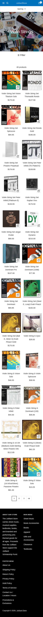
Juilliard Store (21, 611)
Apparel (27, 532)
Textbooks (28, 549)
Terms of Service (9, 588)
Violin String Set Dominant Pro (11, 268)
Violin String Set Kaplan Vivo (32, 198)
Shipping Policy (9, 570)
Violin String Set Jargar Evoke (11, 233)
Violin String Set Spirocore (11, 129)
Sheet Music (29, 519)
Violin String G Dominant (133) (31, 409)
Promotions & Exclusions (8, 601)
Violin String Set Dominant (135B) (32, 268)
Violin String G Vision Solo (11, 375)
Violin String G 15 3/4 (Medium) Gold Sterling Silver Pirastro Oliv (11, 446)
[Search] (7, 3)
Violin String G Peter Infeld (11, 409)
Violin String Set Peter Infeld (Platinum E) (11, 198)
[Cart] (39, 3)
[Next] (28, 498)
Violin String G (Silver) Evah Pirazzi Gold (32, 444)
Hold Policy (7, 583)
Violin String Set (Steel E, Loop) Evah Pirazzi (32, 302)
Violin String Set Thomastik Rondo (32, 95)
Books (26, 528)
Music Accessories (31, 523)
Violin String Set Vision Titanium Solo (11, 95)
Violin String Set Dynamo (32, 233)
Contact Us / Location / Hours (9, 594)
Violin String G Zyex (32, 336)
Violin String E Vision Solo (32, 482)
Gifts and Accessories (29, 538)
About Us (6, 565)
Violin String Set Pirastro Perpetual (11, 164)
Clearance (28, 544)
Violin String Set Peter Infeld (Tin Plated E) (32, 164)
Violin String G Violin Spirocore (31, 375)
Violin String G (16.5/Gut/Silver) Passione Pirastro (11, 483)
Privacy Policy (8, 579)
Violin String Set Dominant (11, 302)
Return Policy (8, 574)
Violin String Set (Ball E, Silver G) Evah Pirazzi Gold (11, 339)
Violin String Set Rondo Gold (32, 129)
